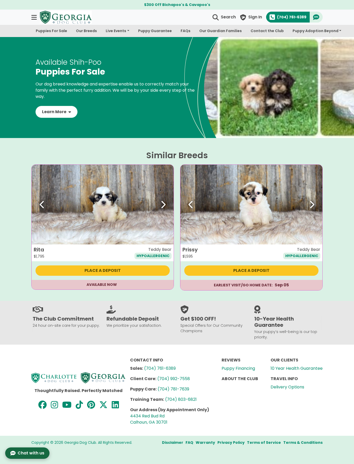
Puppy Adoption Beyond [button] (315, 30)
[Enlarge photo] (166, 236)
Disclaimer (172, 442)
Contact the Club (267, 30)
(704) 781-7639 (173, 389)
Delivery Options (287, 387)
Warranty (205, 442)
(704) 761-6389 (160, 368)
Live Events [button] (116, 30)
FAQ (189, 442)
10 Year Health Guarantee (297, 368)
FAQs (185, 30)
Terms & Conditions (303, 442)
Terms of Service (264, 442)
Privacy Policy (231, 442)
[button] (34, 17)
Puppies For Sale (51, 30)
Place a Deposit (102, 270)
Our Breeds (86, 30)
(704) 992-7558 (173, 379)
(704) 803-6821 (181, 399)
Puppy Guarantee (155, 30)
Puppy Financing (238, 368)
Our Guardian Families (220, 30)
